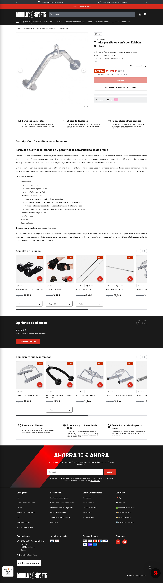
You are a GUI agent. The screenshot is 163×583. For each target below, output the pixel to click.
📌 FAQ (118, 498)
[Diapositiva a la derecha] (84, 70)
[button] (145, 14)
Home (18, 28)
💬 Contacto (120, 503)
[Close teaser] (150, 567)
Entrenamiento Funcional (26, 512)
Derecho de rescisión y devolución (62, 503)
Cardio (19, 508)
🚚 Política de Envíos (123, 512)
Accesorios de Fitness (25, 527)
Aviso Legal (54, 522)
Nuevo (19, 498)
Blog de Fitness (88, 517)
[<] (17, 2)
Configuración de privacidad (60, 517)
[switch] (8, 574)
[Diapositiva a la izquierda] (20, 70)
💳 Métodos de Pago (123, 517)
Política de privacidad (58, 512)
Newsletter (87, 512)
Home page (87, 498)
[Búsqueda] (51, 14)
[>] (146, 2)
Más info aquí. (95, 481)
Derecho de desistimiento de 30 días (115, 2)
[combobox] (92, 14)
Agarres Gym (63, 28)
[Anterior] (138, 251)
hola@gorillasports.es (29, 555)
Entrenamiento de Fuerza (31, 28)
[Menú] (12, 567)
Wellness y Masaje (23, 522)
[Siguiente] (144, 251)
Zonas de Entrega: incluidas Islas (52, 2)
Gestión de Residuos (90, 508)
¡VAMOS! (110, 472)
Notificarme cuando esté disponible (120, 88)
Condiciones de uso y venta (59, 498)
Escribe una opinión (28, 342)
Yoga (18, 517)
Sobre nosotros (88, 503)
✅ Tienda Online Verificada (125, 508)
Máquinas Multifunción (49, 28)
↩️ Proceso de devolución (125, 522)
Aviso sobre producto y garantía (61, 508)
